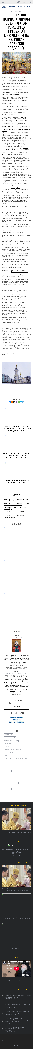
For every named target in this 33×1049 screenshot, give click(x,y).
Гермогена (24, 683)
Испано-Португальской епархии (15, 148)
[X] (14, 402)
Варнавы (8, 683)
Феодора (14, 659)
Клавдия (6, 658)
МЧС (5, 761)
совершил (9, 92)
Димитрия (14, 683)
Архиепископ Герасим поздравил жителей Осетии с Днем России (16, 500)
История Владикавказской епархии (13, 749)
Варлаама (25, 679)
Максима (11, 658)
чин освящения (8, 752)
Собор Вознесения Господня (12, 785)
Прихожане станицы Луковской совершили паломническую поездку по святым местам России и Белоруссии (16, 455)
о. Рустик (6, 773)
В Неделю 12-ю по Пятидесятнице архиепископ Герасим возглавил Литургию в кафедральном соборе (16, 428)
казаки (6, 755)
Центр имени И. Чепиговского (12, 706)
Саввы (18, 683)
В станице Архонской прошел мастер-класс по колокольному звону (16, 481)
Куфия (5, 659)
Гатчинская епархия (8, 152)
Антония (6, 682)
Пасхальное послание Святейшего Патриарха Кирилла (14, 516)
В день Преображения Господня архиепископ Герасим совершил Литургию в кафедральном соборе (18, 1020)
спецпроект (7, 743)
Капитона (7, 679)
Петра (6, 686)
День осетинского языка (11, 782)
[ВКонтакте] (10, 402)
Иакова (27, 685)
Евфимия (26, 682)
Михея (10, 682)
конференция (8, 734)
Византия (6, 746)
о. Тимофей (7, 770)
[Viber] (16, 402)
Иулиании (23, 662)
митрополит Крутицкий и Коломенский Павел (14, 117)
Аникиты (12, 676)
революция (7, 764)
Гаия (6, 656)
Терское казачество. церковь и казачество (16, 776)
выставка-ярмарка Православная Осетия (15, 758)
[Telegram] (23, 402)
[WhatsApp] (19, 402)
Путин (6, 791)
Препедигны (17, 658)
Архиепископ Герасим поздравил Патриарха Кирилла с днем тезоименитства (16, 504)
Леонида (19, 689)
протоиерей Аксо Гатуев (11, 779)
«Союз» (13, 188)
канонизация (7, 767)
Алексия (12, 688)
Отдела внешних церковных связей (15, 122)
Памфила (25, 678)
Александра (25, 658)
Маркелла (17, 685)
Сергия (7, 681)
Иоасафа (21, 681)
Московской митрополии (15, 120)
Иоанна (25, 664)
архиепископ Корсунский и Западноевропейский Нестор (13, 125)
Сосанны (19, 655)
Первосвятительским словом (19, 272)
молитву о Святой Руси (18, 228)
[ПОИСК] (30, 2)
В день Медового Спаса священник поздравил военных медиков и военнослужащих (15, 1028)
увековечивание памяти (11, 740)
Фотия (7, 676)
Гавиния (19, 656)
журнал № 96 (17, 215)
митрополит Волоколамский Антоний (16, 120)
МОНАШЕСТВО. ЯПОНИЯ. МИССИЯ (16, 980)
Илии (10, 681)
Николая (12, 691)
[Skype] (21, 402)
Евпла (13, 655)
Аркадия (6, 685)
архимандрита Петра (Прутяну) (17, 100)
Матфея (22, 682)
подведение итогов (9, 737)
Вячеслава (15, 681)
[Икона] (16, 652)
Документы (16, 495)
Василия (20, 659)
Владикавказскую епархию (11, 94)
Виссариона (15, 682)
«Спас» (18, 188)
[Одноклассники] (12, 402)
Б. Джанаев (7, 788)
